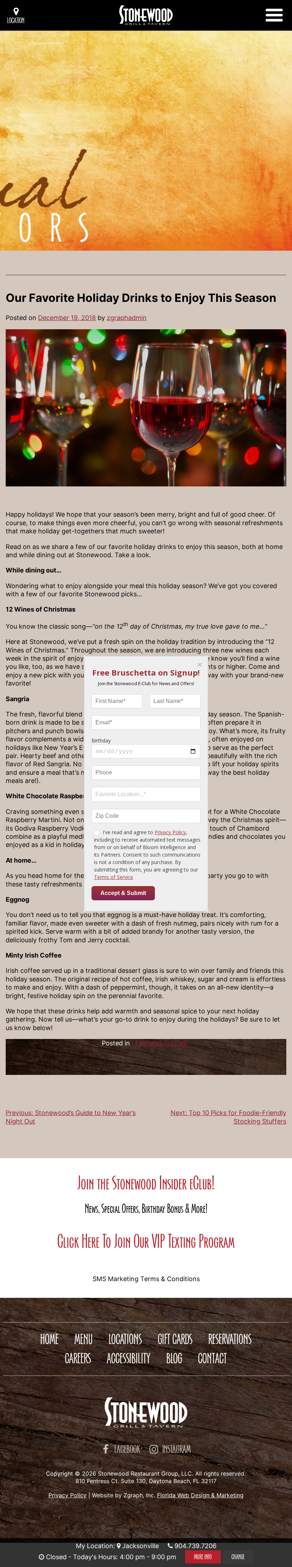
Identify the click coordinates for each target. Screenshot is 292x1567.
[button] (199, 664)
